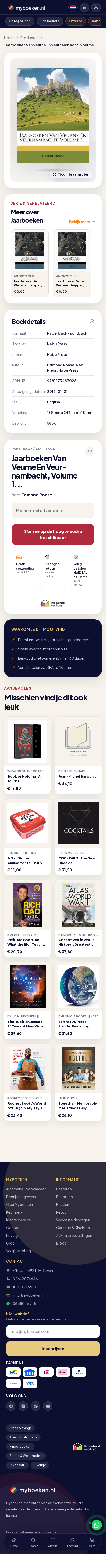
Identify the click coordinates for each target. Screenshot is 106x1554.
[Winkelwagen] (84, 7)
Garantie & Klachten (73, 1227)
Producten (29, 37)
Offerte (75, 21)
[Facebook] (10, 1406)
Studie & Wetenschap (26, 1456)
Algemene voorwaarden (26, 1188)
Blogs (61, 1243)
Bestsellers (49, 21)
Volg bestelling (18, 1250)
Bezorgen (64, 1196)
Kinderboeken (20, 1446)
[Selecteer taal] (73, 7)
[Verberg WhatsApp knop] (87, 1525)
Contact (13, 1227)
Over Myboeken (19, 1204)
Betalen (62, 1204)
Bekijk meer (80, 221)
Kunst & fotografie (23, 1437)
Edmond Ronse (36, 494)
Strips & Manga (20, 1428)
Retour (62, 1212)
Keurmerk (14, 1212)
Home (9, 37)
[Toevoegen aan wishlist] (89, 451)
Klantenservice (18, 1219)
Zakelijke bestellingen (74, 1235)
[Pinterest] (35, 1406)
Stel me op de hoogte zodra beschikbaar (53, 534)
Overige (40, 1465)
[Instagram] (23, 1406)
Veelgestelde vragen (73, 1219)
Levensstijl (17, 1465)
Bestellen (64, 1188)
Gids (10, 1243)
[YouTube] (47, 1406)
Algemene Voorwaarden (39, 1532)
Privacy (12, 1235)
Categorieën (20, 21)
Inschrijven (53, 1348)
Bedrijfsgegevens (21, 1196)
